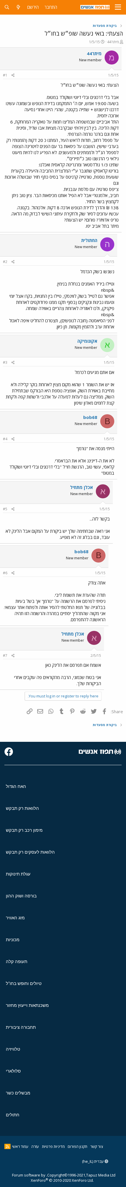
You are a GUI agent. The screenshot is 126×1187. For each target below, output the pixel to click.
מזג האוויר (15, 917)
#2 (5, 261)
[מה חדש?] (18, 7)
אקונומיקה (87, 341)
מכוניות (12, 939)
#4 (5, 438)
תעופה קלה (16, 961)
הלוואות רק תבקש (22, 808)
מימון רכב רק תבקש (24, 830)
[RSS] (7, 1146)
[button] (118, 7)
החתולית (89, 240)
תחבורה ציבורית (21, 1027)
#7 (5, 655)
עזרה (35, 1146)
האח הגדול (16, 786)
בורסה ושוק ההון (21, 895)
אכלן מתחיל (81, 487)
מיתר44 (113, 41)
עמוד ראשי (20, 1146)
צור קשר (96, 1146)
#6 (5, 572)
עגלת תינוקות (18, 873)
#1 (5, 75)
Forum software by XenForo (53, 1177)
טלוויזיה (13, 1049)
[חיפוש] (7, 7)
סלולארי (13, 1070)
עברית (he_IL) (93, 1161)
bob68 (90, 417)
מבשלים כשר (18, 1092)
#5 (5, 509)
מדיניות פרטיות (53, 1146)
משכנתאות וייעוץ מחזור (27, 1005)
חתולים (12, 1114)
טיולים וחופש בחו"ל (24, 983)
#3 (5, 362)
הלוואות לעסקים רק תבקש (30, 852)
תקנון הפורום (77, 1146)
